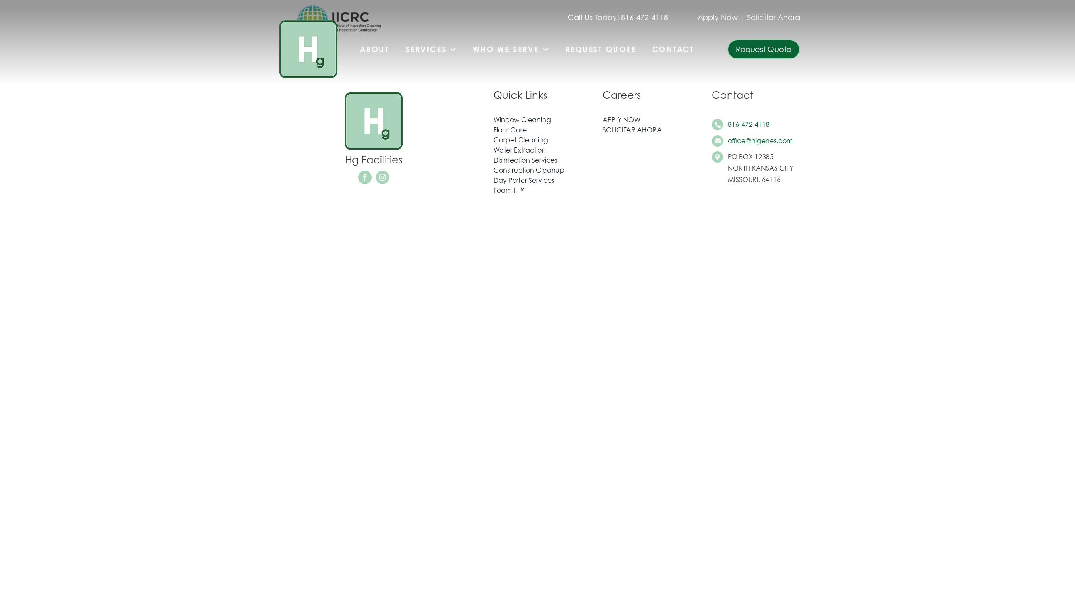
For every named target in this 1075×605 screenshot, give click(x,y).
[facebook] (365, 177)
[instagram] (382, 177)
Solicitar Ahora (773, 17)
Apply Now (717, 17)
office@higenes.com (760, 141)
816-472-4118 (749, 124)
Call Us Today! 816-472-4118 (618, 17)
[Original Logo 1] (308, 20)
